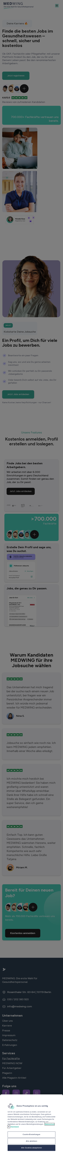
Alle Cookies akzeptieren (31, 1148)
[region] (31, 1125)
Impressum (15, 1127)
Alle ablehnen (31, 1141)
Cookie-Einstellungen (31, 1134)
